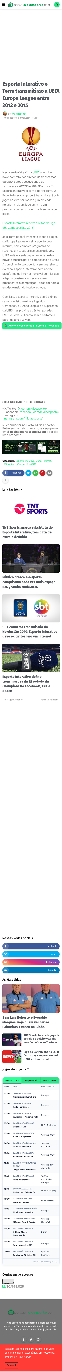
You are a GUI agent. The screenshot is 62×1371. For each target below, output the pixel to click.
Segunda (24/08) (11, 1080)
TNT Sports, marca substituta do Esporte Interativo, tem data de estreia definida (27, 532)
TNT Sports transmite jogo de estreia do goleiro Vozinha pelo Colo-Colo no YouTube (42, 1039)
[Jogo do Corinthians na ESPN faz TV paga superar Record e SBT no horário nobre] (11, 1056)
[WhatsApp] (35, 473)
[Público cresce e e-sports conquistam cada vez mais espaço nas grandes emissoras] (31, 558)
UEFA (36, 172)
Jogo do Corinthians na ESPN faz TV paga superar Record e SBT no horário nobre (41, 1055)
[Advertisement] (31, 46)
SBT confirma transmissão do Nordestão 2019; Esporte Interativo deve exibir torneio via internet (29, 632)
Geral (38, 461)
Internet (47, 461)
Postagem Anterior (13, 699)
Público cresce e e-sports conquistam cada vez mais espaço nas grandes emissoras (28, 582)
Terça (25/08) (31, 1080)
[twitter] (31, 1339)
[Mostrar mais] (5, 480)
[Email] (49, 473)
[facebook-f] (24, 1339)
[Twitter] (28, 473)
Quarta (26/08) (50, 1080)
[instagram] (38, 1339)
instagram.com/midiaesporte (22, 418)
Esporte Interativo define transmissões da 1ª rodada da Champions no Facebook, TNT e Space (26, 684)
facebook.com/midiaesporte (39, 412)
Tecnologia (8, 464)
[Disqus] (31, 741)
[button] (3, 4)
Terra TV (19, 464)
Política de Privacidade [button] (18, 1357)
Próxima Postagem (49, 699)
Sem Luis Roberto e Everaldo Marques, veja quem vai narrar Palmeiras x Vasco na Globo (25, 1022)
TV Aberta (31, 464)
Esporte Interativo (25, 461)
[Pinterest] (42, 473)
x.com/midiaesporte (32, 408)
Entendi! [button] (11, 1365)
